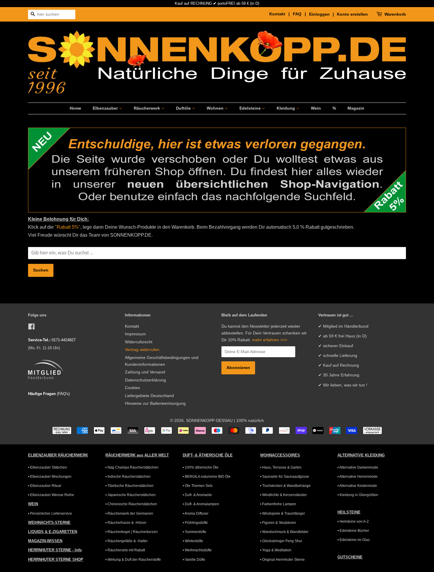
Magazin (355, 108)
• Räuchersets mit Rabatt (125, 550)
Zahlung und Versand (145, 372)
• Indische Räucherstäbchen (128, 476)
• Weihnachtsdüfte (197, 550)
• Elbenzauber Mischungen (49, 476)
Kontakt (132, 326)
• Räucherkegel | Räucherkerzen (131, 532)
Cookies (132, 388)
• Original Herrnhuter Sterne (282, 560)
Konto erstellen (352, 14)
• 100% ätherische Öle (200, 467)
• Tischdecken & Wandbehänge (285, 486)
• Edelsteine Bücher (353, 531)
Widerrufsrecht (138, 342)
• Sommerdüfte (194, 532)
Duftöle (184, 108)
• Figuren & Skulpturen (278, 523)
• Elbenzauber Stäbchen (47, 467)
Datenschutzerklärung (145, 380)
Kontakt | (280, 14)
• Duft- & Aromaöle (197, 495)
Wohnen (216, 108)
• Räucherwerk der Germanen (129, 513)
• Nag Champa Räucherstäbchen (132, 467)
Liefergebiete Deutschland (149, 396)
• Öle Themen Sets (198, 486)
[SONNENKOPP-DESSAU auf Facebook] (31, 328)
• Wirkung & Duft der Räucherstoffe (133, 560)
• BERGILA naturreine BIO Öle (207, 476)
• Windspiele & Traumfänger (282, 513)
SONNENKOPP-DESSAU (209, 420)
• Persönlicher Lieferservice (50, 513)
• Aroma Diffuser (195, 513)
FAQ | (300, 14)
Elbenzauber (106, 108)
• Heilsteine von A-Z (353, 521)
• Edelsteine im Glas (353, 540)
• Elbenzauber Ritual (44, 486)
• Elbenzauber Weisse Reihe (51, 495)
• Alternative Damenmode (357, 467)
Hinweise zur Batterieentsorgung (155, 403)
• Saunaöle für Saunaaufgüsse (284, 476)
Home (75, 108)
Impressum (135, 334)
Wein (316, 108)
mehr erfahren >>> (269, 340)
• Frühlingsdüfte (195, 523)
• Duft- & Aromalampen (201, 504)
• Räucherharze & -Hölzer (125, 523)
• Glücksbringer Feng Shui (281, 541)
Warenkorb (395, 14)
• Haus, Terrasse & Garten (280, 467)
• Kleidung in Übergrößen (357, 495)
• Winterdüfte (193, 541)
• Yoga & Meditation (275, 550)
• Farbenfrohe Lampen (278, 504)
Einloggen (319, 14)
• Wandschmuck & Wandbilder (284, 532)
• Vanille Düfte (194, 560)
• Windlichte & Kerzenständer (283, 495)
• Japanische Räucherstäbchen (130, 495)
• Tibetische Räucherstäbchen (129, 486)
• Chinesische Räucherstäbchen (131, 504)
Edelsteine (250, 108)
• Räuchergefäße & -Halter (126, 541)
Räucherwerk (147, 108)
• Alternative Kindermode (357, 486)
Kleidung (286, 108)
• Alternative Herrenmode (357, 476)
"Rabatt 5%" (67, 227)
